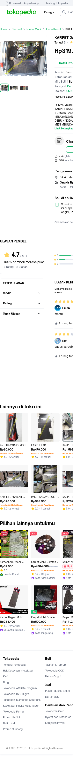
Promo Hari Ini (11, 717)
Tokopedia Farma (13, 711)
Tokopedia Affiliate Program (20, 688)
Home (3, 29)
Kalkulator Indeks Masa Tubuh (21, 705)
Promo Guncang (13, 729)
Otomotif (17, 29)
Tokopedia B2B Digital (16, 694)
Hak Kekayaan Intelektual (18, 670)
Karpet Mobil (53, 29)
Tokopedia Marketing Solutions (21, 699)
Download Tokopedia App (24, 3)
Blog (6, 682)
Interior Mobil (33, 29)
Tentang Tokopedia (57, 3)
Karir (6, 676)
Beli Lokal (9, 723)
